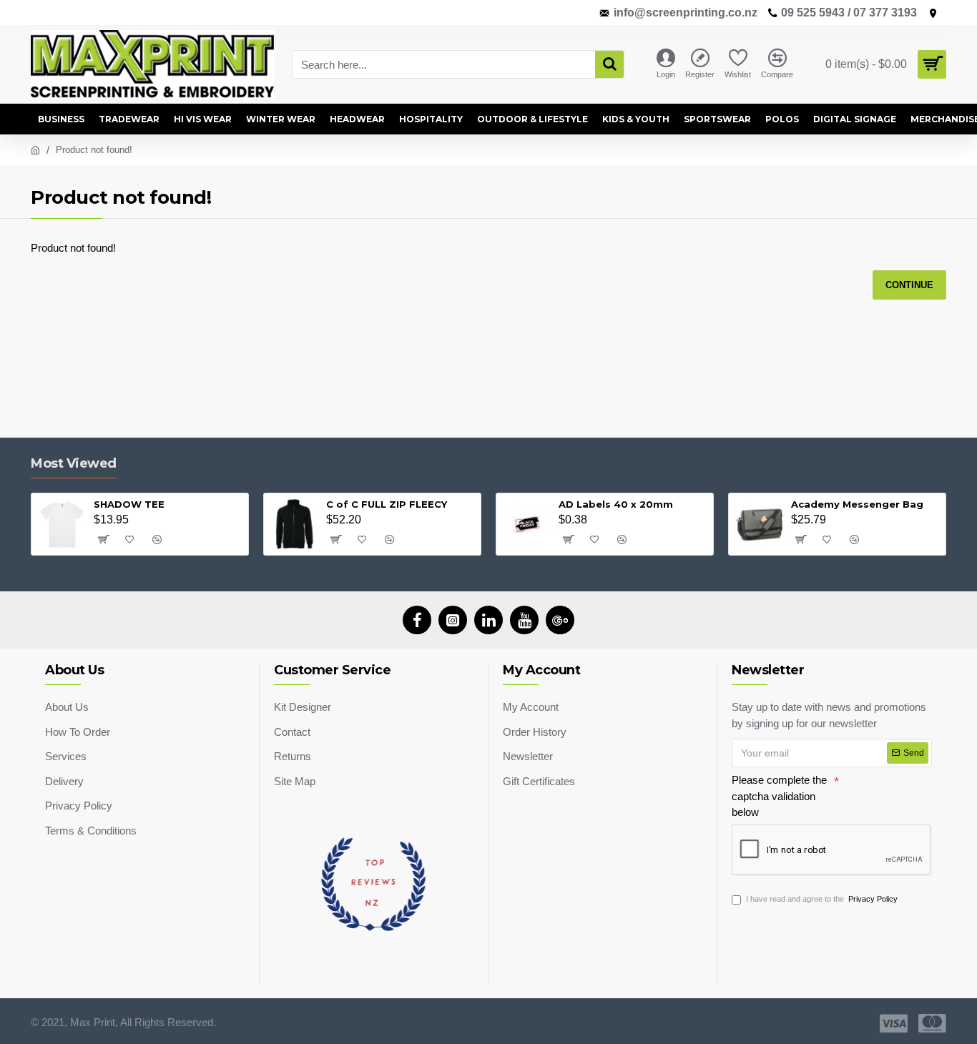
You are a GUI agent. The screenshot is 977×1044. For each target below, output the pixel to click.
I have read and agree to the (822, 899)
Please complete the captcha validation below (779, 796)
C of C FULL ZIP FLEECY (386, 504)
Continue (909, 285)
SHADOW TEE (129, 504)
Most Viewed (74, 463)
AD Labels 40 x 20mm (616, 504)
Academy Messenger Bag (857, 504)
